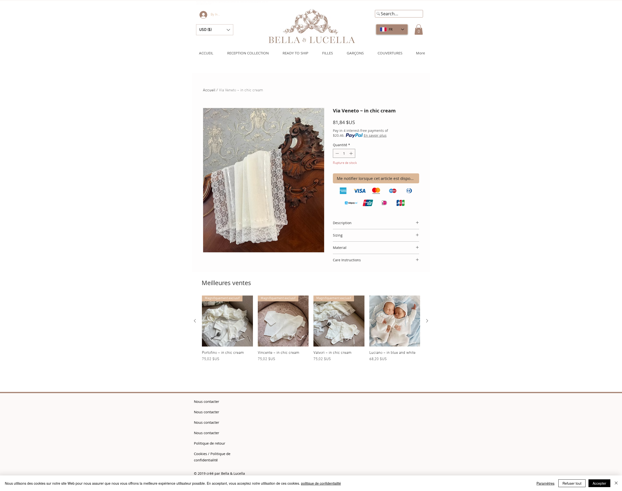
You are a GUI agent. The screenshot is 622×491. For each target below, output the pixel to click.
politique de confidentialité (321, 483)
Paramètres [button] (545, 483)
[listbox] (214, 29)
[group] (311, 333)
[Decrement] (337, 153)
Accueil (209, 90)
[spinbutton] (344, 153)
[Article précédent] (195, 321)
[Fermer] (616, 483)
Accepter (599, 483)
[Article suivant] (427, 321)
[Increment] (351, 153)
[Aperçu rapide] (394, 321)
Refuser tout (571, 483)
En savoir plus (375, 135)
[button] (214, 29)
